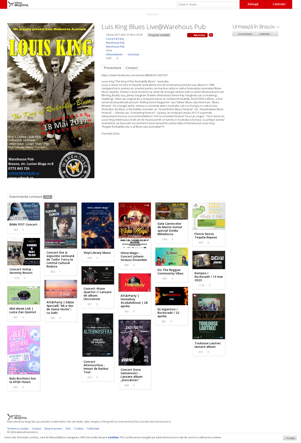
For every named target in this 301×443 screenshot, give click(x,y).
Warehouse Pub (115, 42)
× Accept (290, 438)
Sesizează (133, 54)
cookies (113, 437)
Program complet (159, 35)
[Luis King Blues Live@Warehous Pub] (50, 100)
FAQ (68, 428)
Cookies (79, 428)
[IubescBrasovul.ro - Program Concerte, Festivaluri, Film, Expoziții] (3, 4)
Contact (36, 428)
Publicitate (152, 14)
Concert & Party (115, 39)
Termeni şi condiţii (17, 428)
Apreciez (199, 35)
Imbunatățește (114, 54)
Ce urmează (244, 34)
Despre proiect (53, 428)
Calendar (264, 34)
